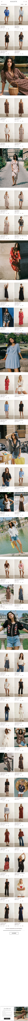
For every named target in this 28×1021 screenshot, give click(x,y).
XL (6, 121)
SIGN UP (7, 1018)
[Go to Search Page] (24, 2)
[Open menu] (2, 1)
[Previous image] (1, 16)
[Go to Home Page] (13, 1)
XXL (8, 121)
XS (15, 121)
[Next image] (13, 16)
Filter (22, 4)
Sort (26, 4)
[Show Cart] (26, 2)
